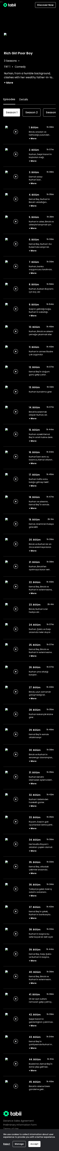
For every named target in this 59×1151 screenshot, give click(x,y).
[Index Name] (15, 132)
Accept (34, 1144)
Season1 (11, 112)
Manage (19, 1144)
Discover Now (45, 5)
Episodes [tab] (9, 99)
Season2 (31, 112)
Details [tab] (23, 99)
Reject (6, 1144)
